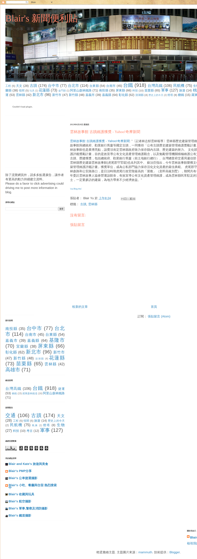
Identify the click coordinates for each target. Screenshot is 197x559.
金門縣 (62, 90)
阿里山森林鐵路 (81, 90)
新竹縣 (73, 95)
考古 (29, 430)
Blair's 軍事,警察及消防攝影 (28, 508)
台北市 (73, 85)
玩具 (32, 90)
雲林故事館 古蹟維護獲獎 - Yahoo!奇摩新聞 (105, 132)
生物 (61, 425)
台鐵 (128, 85)
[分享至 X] (128, 198)
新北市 (38, 95)
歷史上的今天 (156, 95)
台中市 (53, 85)
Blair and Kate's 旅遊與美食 (28, 464)
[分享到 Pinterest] (134, 198)
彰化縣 (123, 95)
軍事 (165, 90)
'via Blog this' (76, 189)
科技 (135, 90)
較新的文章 (80, 306)
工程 (8, 85)
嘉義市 (90, 95)
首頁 (154, 306)
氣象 (35, 425)
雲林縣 (20, 95)
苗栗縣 (149, 90)
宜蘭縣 (22, 346)
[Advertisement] (126, 108)
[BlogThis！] (125, 198)
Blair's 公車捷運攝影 (23, 478)
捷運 (61, 388)
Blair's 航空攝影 (20, 501)
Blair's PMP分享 (20, 471)
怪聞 (21, 90)
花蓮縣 (44, 90)
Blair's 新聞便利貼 (41, 18)
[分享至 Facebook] (131, 198)
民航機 (179, 85)
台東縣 (94, 85)
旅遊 (182, 90)
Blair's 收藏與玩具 (21, 494)
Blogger (174, 552)
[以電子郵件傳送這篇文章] (122, 198)
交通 (10, 415)
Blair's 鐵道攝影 (20, 515)
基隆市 (57, 340)
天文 (19, 85)
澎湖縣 (139, 95)
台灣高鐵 (155, 85)
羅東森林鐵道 (29, 393)
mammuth (145, 552)
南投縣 (103, 90)
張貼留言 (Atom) (159, 316)
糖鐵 (181, 95)
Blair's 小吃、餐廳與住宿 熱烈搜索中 (33, 486)
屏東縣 (120, 90)
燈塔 (170, 95)
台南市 (111, 85)
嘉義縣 (106, 95)
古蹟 (33, 85)
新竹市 (56, 95)
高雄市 (12, 369)
